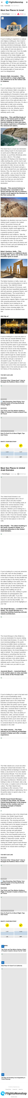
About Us (21, 1089)
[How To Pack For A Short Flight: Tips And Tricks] (14, 424)
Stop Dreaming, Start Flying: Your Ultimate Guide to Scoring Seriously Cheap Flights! (13, 403)
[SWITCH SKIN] (26, 2)
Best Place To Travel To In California (11, 965)
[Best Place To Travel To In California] (14, 958)
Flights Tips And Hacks (7, 431)
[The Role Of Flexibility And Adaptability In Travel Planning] (14, 1022)
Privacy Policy (8, 1089)
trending (3, 378)
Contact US (14, 1089)
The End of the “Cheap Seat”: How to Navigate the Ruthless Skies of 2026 (13, 381)
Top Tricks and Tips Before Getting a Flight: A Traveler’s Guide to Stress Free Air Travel (14, 412)
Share (2, 18)
